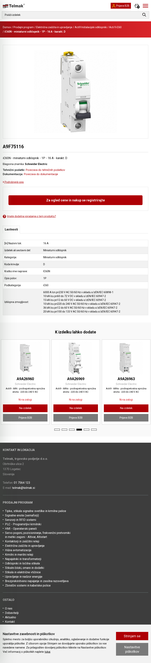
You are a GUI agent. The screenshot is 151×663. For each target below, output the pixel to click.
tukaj (47, 651)
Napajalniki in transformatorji (23, 559)
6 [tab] (94, 430)
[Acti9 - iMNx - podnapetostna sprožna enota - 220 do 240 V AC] (75, 358)
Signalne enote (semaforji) (22, 515)
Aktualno (10, 617)
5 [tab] (86, 430)
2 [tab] (64, 430)
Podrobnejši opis (14, 182)
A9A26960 (25, 379)
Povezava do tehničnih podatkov (45, 170)
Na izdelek (25, 408)
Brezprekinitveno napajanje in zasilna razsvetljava (37, 581)
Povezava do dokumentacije (41, 174)
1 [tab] (57, 430)
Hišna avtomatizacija (18, 550)
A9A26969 (75, 379)
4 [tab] (79, 430)
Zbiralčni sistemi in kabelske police (28, 585)
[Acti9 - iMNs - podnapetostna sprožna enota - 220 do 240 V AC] (126, 358)
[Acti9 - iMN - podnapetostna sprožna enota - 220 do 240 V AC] (25, 358)
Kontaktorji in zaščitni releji (22, 541)
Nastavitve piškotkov (132, 649)
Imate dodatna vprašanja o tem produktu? (31, 216)
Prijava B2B (25, 417)
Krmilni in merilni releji (19, 554)
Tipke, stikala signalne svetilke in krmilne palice (35, 511)
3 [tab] (72, 430)
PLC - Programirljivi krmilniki (23, 524)
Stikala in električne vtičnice (23, 572)
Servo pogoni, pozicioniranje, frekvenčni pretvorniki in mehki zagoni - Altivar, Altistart (37, 535)
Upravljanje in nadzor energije (23, 576)
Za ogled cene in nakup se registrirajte (75, 200)
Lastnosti (11, 229)
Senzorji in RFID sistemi (20, 520)
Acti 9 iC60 (115, 27)
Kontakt (10, 621)
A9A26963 (126, 379)
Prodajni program (23, 27)
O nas (8, 608)
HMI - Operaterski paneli (21, 528)
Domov (7, 27)
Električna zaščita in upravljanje (54, 27)
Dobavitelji (12, 613)
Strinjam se (132, 636)
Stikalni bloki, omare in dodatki (24, 568)
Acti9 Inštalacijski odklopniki (91, 27)
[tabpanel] (25, 382)
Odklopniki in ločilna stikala (22, 563)
